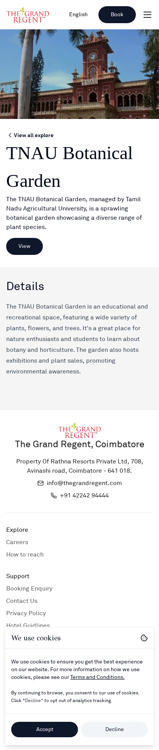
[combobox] (78, 14)
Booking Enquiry (29, 588)
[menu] (147, 14)
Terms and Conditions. (97, 677)
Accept (44, 729)
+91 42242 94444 (84, 495)
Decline (114, 729)
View (24, 246)
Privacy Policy (26, 613)
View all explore (34, 135)
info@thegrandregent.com (84, 483)
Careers (17, 542)
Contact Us (21, 601)
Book (117, 14)
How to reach (25, 554)
